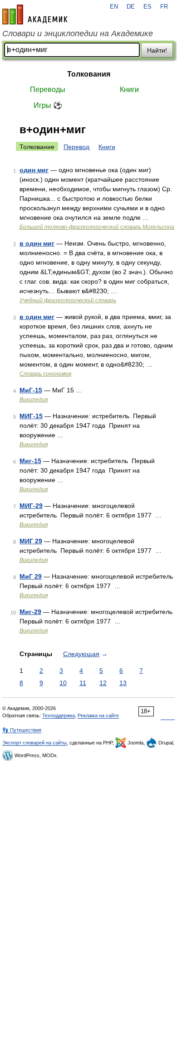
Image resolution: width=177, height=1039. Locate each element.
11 (82, 682)
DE (131, 7)
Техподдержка (58, 715)
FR (164, 7)
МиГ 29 (31, 576)
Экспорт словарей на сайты (34, 742)
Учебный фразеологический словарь (68, 300)
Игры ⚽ (48, 105)
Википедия (34, 399)
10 (63, 682)
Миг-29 (30, 611)
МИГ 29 (31, 541)
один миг (34, 170)
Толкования (88, 74)
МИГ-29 (31, 505)
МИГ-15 (31, 416)
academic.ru (35, 14)
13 (123, 682)
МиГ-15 (31, 390)
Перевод (76, 146)
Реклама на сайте (98, 715)
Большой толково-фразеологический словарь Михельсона (97, 227)
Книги (129, 89)
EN (114, 7)
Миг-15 (30, 460)
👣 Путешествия (21, 730)
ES (147, 7)
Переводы (47, 89)
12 (103, 682)
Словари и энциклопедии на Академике (77, 33)
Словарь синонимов (45, 374)
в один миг (37, 243)
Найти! (157, 50)
